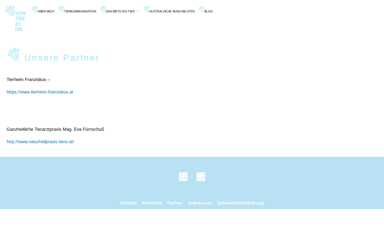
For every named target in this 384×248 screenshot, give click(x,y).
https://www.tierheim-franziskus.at (40, 91)
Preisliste (152, 202)
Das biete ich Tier (120, 11)
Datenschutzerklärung (240, 202)
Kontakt (128, 202)
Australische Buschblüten (171, 11)
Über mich (46, 11)
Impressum (200, 202)
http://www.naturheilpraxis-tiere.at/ (40, 141)
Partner (175, 202)
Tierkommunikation (80, 11)
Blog (208, 11)
